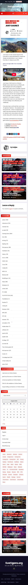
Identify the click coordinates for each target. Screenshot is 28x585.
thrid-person (13, 479)
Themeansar (13, 575)
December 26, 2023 (9, 536)
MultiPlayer (21, 161)
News (3, 281)
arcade (4, 230)
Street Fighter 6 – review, (12, 181)
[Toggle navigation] (13, 13)
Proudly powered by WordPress (9, 574)
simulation (4, 323)
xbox (15, 22)
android (20, 454)
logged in (11, 208)
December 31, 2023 (9, 506)
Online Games (13, 373)
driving (4, 240)
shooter (19, 163)
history (11, 189)
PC (8, 163)
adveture (15, 454)
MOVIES (4, 467)
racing (3, 305)
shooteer (5, 474)
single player (18, 177)
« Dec (3, 423)
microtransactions (14, 120)
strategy (4, 340)
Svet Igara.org (14, 6)
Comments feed (6, 442)
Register (4, 432)
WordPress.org (6, 445)
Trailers (17, 582)
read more (5, 373)
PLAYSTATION (9, 22)
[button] (23, 13)
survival (4, 343)
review (8, 472)
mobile (4, 268)
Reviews (13, 177)
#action (20, 31)
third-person (5, 350)
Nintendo (4, 285)
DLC (3, 237)
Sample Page (3, 582)
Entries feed (5, 439)
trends (3, 354)
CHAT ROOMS (7, 578)
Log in (3, 435)
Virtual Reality (20, 479)
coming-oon (17, 456)
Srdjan (13, 29)
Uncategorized (6, 357)
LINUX (12, 464)
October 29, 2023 (9, 550)
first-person (6, 189)
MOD (3, 271)
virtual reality (5, 360)
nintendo (20, 467)
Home (2, 578)
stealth (4, 336)
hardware (4, 250)
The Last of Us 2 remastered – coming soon (13, 166)
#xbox (18, 35)
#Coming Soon (14, 33)
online (5, 163)
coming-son (5, 459)
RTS (3, 316)
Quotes (4, 302)
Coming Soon (10, 161)
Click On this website (7, 383)
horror (16, 161)
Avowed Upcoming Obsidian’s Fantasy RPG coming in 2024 (12, 195)
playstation (21, 469)
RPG (3, 312)
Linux (3, 264)
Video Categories (10, 582)
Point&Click (5, 299)
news (15, 467)
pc (7, 469)
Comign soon (10, 456)
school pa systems (7, 380)
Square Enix (14, 125)
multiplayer (10, 467)
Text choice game (6, 347)
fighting (9, 175)
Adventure (6, 187)
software (4, 329)
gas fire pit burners (7, 376)
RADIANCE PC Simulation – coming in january (13, 504)
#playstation (13, 35)
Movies (4, 274)
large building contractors (8, 386)
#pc (20, 33)
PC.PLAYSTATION (13, 469)
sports (3, 333)
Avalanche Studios (16, 124)
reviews (14, 472)
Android (4, 226)
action (5, 161)
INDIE (3, 261)
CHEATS (12, 578)
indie (8, 464)
